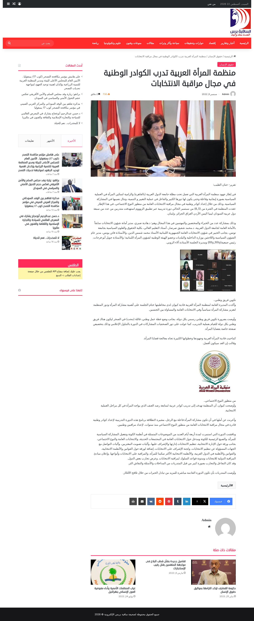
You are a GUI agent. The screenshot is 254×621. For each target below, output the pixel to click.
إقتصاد (212, 43)
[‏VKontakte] (151, 501)
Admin (225, 94)
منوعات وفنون (134, 43)
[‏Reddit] (160, 501)
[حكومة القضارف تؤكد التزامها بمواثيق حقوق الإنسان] (213, 572)
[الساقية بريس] (240, 23)
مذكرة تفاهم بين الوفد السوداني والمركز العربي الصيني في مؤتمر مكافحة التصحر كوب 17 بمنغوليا (40, 202)
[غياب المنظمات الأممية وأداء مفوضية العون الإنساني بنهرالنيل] (113, 572)
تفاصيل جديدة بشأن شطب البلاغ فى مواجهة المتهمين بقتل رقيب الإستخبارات (166, 565)
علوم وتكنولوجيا (112, 43)
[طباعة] (133, 501)
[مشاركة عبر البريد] (142, 501)
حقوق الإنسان (215, 56)
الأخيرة (72, 140)
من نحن (212, 3)
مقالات (150, 43)
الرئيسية (244, 43)
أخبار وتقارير (227, 43)
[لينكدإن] (186, 501)
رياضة (95, 43)
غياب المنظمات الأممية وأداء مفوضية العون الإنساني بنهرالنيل (114, 590)
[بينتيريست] (169, 501)
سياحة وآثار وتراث (169, 43)
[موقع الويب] (209, 526)
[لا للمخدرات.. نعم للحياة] (72, 243)
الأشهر (50, 140)
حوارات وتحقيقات (194, 43)
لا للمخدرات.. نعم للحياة (67, 123)
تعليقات (29, 140)
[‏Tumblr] (177, 501)
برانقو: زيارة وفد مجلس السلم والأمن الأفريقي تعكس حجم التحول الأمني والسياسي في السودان (38, 184)
